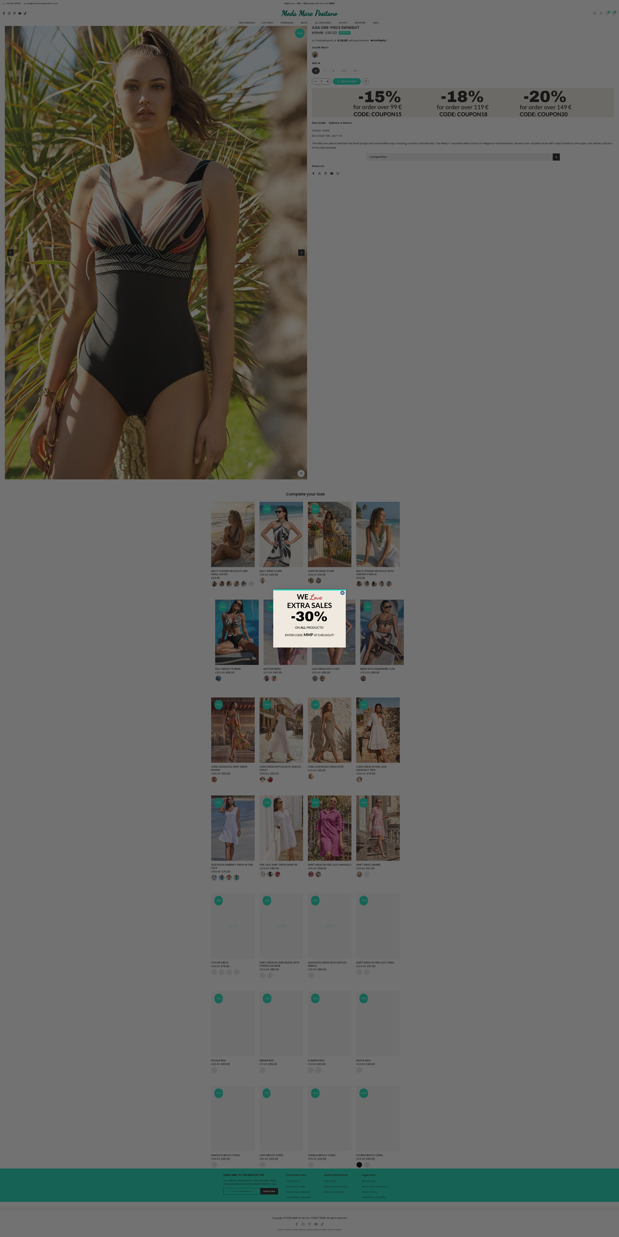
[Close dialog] (342, 593)
